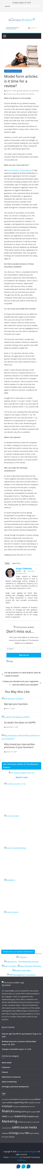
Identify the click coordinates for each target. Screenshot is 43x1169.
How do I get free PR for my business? (17, 1034)
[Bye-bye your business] (12, 698)
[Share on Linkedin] (29, 1166)
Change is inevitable (10, 1049)
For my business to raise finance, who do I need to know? (23, 674)
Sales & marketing (9, 1082)
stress (21, 1133)
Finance (5, 1072)
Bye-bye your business (16, 703)
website (11, 1137)
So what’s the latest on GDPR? (20, 722)
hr (8, 1117)
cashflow (37, 1099)
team (31, 1133)
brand (25, 1099)
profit (37, 1122)
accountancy (6, 1099)
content (9, 1102)
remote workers (7, 1128)
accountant (14, 1099)
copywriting (18, 1102)
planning (26, 1122)
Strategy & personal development (15, 1086)
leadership (20, 1116)
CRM (26, 1102)
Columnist (6, 1067)
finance (7, 1111)
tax (27, 1133)
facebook (32, 1106)
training (36, 1133)
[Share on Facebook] (18, 1166)
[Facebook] (36, 569)
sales (16, 1127)
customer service (34, 1103)
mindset (20, 1122)
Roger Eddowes (24, 91)
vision (6, 1137)
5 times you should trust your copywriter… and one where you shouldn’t (20, 683)
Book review (6, 1062)
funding (17, 1111)
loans (37, 1116)
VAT (3, 1137)
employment (24, 1106)
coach (4, 1103)
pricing (33, 1122)
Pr (30, 1122)
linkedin (30, 1116)
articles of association (13, 94)
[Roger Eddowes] (10, 570)
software (5, 1133)
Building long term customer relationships (19, 1041)
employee (7, 1106)
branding (30, 1099)
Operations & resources (13, 71)
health (38, 1112)
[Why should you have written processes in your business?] (21, 735)
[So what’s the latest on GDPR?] (15, 717)
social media (28, 1127)
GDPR (23, 1111)
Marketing (9, 1121)
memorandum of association (19, 170)
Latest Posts (16, 563)
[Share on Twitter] (23, 1166)
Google (33, 1112)
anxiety (20, 1099)
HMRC (4, 1116)
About (7, 563)
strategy (14, 1133)
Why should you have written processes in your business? (19, 746)
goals (28, 1112)
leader (12, 1116)
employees (16, 1106)
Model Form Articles (27, 94)
